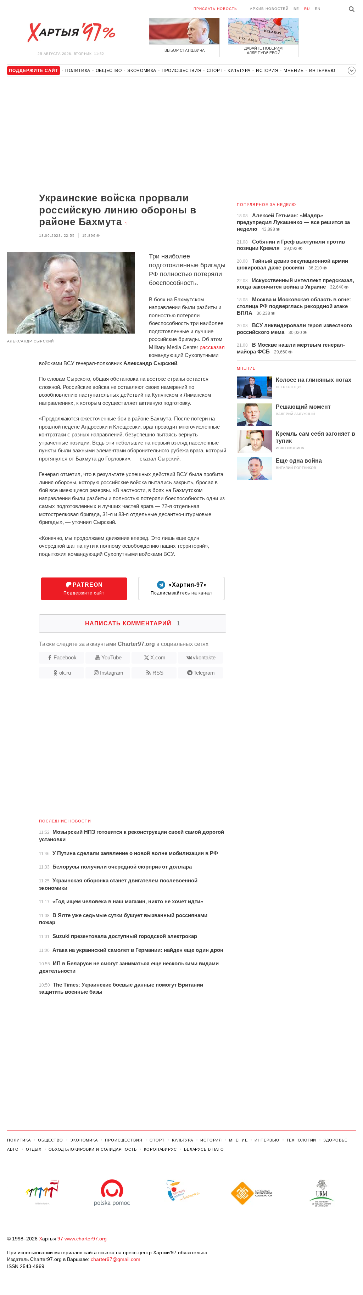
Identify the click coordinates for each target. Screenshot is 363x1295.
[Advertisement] (116, 135)
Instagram (111, 673)
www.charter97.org (86, 1238)
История (267, 70)
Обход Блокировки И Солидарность (93, 1149)
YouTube (111, 657)
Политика (77, 70)
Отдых (33, 1149)
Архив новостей (269, 9)
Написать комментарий (132, 623)
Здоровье (335, 1140)
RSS (157, 673)
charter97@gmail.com (115, 1259)
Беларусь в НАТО (204, 1149)
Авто (13, 1149)
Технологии (301, 1140)
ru (307, 9)
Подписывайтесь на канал (181, 589)
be (296, 9)
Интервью (322, 70)
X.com (158, 657)
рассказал (212, 347)
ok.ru (65, 673)
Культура (239, 70)
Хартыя (71, 32)
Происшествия (181, 70)
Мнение (294, 70)
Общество (109, 70)
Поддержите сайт (84, 589)
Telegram (204, 673)
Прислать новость (215, 9)
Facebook (65, 657)
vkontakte (204, 657)
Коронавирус (160, 1149)
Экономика (141, 70)
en (317, 9)
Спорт (214, 70)
